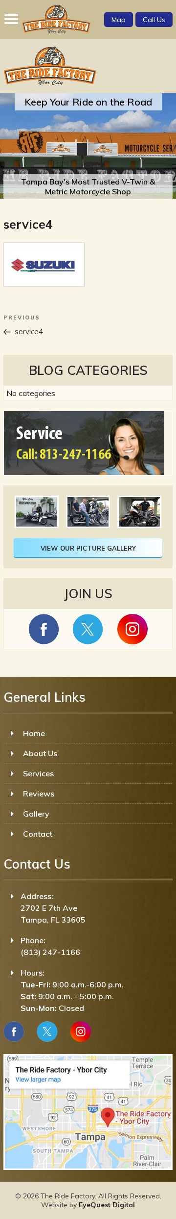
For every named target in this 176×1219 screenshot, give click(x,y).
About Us (40, 753)
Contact (37, 834)
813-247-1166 (75, 455)
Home (34, 733)
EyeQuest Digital (107, 1204)
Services (38, 773)
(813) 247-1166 (50, 952)
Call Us (154, 19)
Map (118, 19)
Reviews (38, 793)
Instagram (80, 1031)
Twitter (47, 1031)
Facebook (13, 1031)
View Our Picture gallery (88, 548)
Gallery (36, 814)
